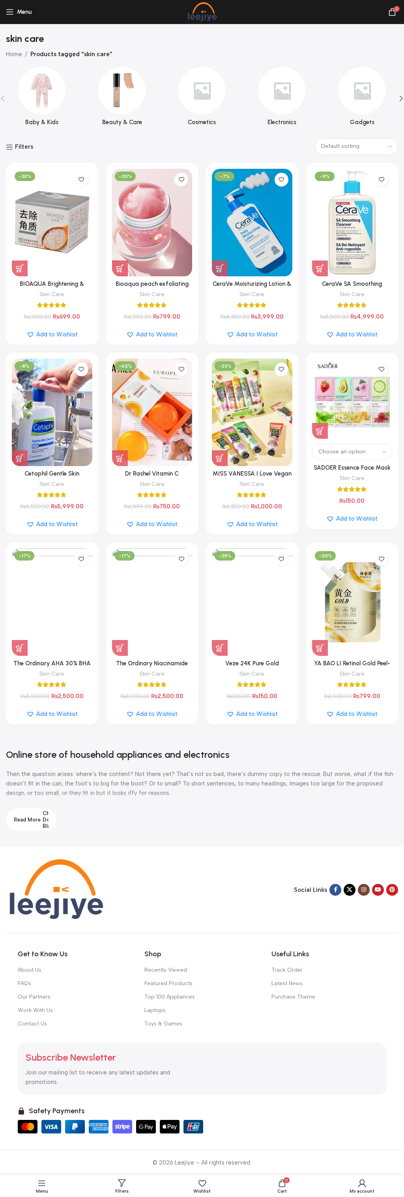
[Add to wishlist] (81, 180)
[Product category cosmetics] (202, 98)
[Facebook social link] (335, 890)
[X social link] (349, 890)
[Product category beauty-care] (122, 98)
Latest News (287, 983)
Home (14, 54)
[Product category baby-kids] (42, 98)
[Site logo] (202, 11)
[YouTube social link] (378, 890)
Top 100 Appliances (169, 996)
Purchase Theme (293, 996)
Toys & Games (163, 1023)
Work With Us (35, 1010)
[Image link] (55, 889)
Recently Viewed (165, 970)
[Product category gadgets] (362, 98)
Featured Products (168, 983)
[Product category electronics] (282, 98)
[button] (20, 268)
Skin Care (51, 294)
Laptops (155, 1010)
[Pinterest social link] (392, 890)
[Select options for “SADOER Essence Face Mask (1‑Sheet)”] (320, 431)
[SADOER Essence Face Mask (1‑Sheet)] (352, 399)
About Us (29, 970)
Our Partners (34, 996)
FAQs (24, 983)
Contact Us (32, 1023)
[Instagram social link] (364, 890)
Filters (24, 147)
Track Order (287, 970)
